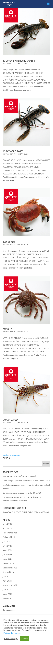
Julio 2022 (7, 589)
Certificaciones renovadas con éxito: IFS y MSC (22, 492)
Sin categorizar (9, 610)
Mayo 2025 (7, 550)
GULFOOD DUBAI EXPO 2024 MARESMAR (30, 512)
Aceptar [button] (24, 638)
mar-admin (10, 63)
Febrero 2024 (8, 563)
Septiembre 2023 (10, 567)
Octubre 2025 (9, 537)
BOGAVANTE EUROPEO (13, 151)
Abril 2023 (7, 580)
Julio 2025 (7, 541)
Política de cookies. (12, 632)
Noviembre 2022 (10, 585)
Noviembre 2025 (10, 532)
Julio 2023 (7, 576)
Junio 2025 (7, 545)
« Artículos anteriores (11, 455)
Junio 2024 (7, 554)
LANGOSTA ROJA (10, 419)
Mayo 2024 (7, 558)
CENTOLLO (7, 329)
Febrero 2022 (8, 598)
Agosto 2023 (8, 572)
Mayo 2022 (7, 594)
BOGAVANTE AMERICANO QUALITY (19, 60)
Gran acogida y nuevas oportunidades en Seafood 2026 (26, 480)
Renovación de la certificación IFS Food (19, 476)
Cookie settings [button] (11, 638)
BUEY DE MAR (9, 241)
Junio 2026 (7, 523)
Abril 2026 (7, 528)
